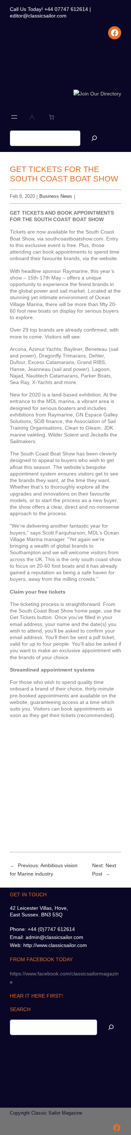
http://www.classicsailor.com (55, 945)
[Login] (31, 117)
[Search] (94, 138)
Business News (55, 196)
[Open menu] (14, 117)
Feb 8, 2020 (22, 196)
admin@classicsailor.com (54, 937)
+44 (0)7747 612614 (51, 929)
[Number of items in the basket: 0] (51, 117)
